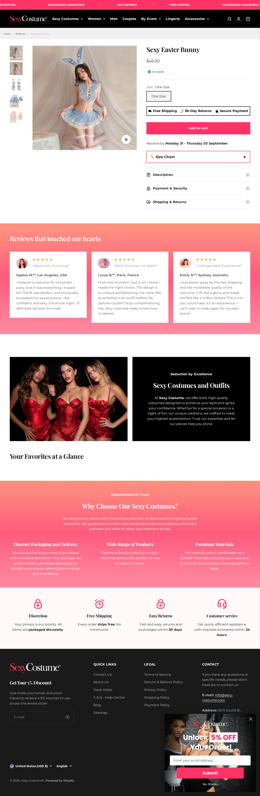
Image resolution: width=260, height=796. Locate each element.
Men (113, 19)
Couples (129, 19)
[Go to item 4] (16, 102)
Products (20, 34)
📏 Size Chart (162, 157)
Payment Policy (157, 705)
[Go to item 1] (16, 53)
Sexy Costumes (65, 19)
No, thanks (210, 784)
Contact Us (102, 674)
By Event (149, 19)
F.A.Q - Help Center (109, 697)
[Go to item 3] (16, 85)
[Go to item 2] (16, 69)
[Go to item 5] (16, 118)
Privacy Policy (155, 690)
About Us (101, 682)
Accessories (195, 19)
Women (94, 19)
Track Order (102, 690)
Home (7, 34)
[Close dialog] (250, 719)
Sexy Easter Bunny (40, 34)
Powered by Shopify (60, 780)
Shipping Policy (157, 697)
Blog (97, 705)
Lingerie (173, 19)
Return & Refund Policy (163, 682)
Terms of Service (157, 674)
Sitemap (100, 713)
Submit (210, 773)
